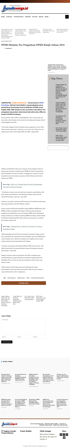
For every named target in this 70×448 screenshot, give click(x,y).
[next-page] (5, 413)
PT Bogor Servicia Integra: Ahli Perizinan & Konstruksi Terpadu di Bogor (63, 376)
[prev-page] (2, 413)
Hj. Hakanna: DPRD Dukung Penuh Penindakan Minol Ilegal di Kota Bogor (34, 401)
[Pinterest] (23, 95)
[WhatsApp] (27, 95)
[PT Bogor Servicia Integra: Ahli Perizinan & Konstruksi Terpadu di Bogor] (63, 368)
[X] (19, 95)
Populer (65, 78)
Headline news (21, 278)
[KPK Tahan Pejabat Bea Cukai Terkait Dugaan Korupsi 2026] (63, 24)
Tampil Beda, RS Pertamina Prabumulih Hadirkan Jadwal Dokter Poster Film (35, 31)
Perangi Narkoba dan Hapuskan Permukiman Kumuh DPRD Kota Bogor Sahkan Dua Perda (20, 377)
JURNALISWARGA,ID (19, 103)
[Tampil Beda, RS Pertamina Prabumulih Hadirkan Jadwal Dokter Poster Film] (35, 24)
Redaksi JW (9, 48)
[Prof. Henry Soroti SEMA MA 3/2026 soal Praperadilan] (49, 24)
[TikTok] (64, 434)
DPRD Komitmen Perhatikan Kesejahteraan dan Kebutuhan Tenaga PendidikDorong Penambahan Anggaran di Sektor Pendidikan (34, 379)
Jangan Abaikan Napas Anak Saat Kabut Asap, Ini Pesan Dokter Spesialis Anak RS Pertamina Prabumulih (20, 32)
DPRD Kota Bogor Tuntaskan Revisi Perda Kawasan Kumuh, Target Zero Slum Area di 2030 (6, 402)
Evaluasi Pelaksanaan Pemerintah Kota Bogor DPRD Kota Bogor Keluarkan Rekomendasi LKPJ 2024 (62, 403)
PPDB (27, 278)
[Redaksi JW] (3, 48)
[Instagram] (61, 434)
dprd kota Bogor (11, 278)
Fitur (60, 78)
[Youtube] (64, 437)
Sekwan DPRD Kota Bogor (37, 278)
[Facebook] (15, 95)
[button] (67, 16)
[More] (39, 352)
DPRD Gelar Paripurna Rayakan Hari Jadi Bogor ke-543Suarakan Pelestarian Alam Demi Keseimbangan (49, 403)
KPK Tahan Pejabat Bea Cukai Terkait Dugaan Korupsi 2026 (62, 31)
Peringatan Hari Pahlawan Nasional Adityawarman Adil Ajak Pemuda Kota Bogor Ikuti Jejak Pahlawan (6, 378)
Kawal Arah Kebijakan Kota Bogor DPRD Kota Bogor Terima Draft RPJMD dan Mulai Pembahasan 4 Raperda (21, 403)
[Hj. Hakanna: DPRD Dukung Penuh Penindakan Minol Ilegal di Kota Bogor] (35, 393)
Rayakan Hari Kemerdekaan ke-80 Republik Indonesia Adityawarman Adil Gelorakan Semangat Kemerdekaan (48, 378)
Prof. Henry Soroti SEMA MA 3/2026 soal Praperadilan (48, 31)
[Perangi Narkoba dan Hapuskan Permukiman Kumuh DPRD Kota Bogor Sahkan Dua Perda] (21, 368)
